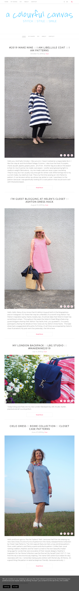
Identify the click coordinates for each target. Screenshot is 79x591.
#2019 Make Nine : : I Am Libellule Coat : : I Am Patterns (39, 49)
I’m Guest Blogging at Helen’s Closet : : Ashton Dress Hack (39, 200)
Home (6, 1)
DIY (21, 1)
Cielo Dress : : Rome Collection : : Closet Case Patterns (39, 427)
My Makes (14, 1)
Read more (39, 187)
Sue (47, 54)
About (26, 1)
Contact (34, 1)
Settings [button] (6, 586)
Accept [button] (15, 586)
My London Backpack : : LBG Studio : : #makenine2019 (40, 347)
